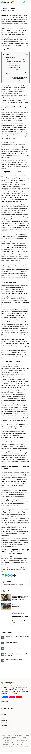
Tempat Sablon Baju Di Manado (13, 659)
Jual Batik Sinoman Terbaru (14, 67)
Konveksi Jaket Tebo (8, 744)
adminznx (4, 10)
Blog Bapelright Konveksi (16, 69)
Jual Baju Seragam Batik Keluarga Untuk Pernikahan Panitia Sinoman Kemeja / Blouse (20, 79)
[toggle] (28, 2)
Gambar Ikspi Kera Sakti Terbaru (20, 616)
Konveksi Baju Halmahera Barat (19, 742)
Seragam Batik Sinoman (15, 65)
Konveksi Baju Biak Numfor (19, 737)
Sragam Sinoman (10, 57)
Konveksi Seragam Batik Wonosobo (18, 746)
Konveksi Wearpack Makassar (11, 739)
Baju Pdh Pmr (15, 612)
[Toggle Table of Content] (26, 54)
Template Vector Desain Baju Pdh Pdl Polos (17, 636)
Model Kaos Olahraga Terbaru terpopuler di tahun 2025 (20, 597)
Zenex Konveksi (22, 686)
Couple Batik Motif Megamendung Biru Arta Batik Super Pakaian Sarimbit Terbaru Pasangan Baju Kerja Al (17, 61)
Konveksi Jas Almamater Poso (10, 735)
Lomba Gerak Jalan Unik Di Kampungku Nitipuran (16, 72)
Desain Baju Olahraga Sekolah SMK (15, 648)
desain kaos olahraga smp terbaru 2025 (19, 605)
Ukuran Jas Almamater (11, 642)
